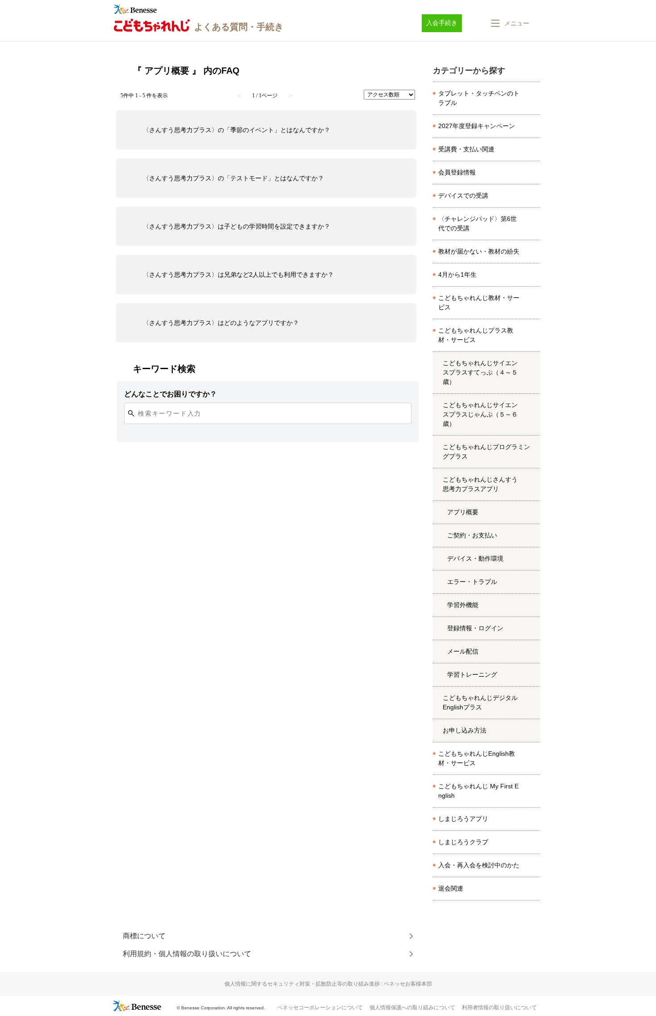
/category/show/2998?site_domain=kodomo (533, 126)
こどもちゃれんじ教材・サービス (478, 302)
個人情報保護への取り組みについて (412, 1007)
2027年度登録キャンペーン (476, 125)
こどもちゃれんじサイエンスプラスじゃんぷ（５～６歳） (480, 414)
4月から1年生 (457, 274)
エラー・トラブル (472, 581)
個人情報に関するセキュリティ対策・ (328, 984)
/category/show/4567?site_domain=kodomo (533, 415)
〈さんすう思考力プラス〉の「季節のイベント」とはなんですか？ (236, 129)
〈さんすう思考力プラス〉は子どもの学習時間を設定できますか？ (236, 226)
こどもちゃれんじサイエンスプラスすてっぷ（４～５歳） (480, 372)
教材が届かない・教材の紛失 (478, 251)
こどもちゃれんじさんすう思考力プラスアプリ (480, 484)
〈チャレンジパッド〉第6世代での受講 (477, 223)
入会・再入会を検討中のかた (478, 865)
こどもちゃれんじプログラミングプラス (486, 451)
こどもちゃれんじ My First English (478, 791)
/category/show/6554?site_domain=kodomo (533, 791)
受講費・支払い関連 (466, 149)
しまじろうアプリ (463, 818)
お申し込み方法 (464, 730)
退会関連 (450, 888)
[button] (509, 23)
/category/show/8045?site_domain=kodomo (533, 252)
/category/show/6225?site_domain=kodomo (533, 335)
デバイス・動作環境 (475, 558)
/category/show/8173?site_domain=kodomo (533, 224)
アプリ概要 (462, 512)
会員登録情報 (457, 172)
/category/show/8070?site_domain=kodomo (533, 196)
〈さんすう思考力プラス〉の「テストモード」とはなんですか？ (233, 178)
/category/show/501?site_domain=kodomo (533, 842)
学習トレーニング (472, 674)
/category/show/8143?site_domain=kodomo (533, 865)
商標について (144, 936)
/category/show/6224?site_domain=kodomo (533, 758)
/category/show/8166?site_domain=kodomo (533, 889)
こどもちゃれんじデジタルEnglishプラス (480, 702)
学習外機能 (462, 604)
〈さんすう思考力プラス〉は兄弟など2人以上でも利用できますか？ (238, 274)
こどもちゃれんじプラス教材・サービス (475, 335)
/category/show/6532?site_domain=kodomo (533, 484)
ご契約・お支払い (472, 535)
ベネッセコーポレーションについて (320, 1007)
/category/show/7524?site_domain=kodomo (533, 275)
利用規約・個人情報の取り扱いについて (187, 954)
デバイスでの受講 (463, 195)
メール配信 (462, 651)
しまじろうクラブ (463, 841)
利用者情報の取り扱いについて (499, 1007)
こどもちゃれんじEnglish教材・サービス (476, 758)
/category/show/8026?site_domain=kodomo (533, 98)
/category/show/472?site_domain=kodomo (533, 303)
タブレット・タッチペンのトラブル (478, 98)
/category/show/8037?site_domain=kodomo (533, 149)
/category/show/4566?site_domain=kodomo (533, 373)
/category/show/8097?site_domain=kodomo (533, 173)
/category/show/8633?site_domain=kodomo (533, 819)
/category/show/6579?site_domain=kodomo (533, 703)
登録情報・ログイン (475, 628)
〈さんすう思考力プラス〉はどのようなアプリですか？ (221, 322)
